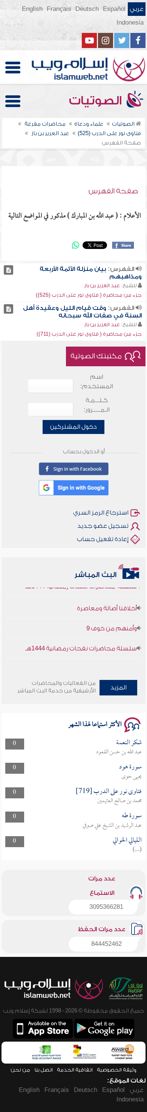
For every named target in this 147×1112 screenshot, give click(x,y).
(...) (137, 850)
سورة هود (130, 767)
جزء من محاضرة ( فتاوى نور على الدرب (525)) (89, 295)
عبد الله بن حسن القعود (119, 752)
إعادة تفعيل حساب (103, 539)
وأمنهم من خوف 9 (111, 624)
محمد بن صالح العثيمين (119, 801)
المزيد (118, 687)
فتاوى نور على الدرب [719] (109, 791)
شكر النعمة (129, 743)
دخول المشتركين (73, 426)
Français (59, 9)
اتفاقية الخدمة (75, 1070)
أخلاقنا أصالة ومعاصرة (107, 604)
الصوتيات (97, 100)
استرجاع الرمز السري (101, 512)
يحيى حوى (131, 777)
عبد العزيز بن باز (102, 285)
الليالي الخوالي (127, 840)
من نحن (20, 1070)
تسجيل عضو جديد (103, 526)
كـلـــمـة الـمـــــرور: (97, 405)
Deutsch (87, 9)
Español (114, 9)
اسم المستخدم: (96, 381)
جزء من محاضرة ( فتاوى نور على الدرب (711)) (89, 334)
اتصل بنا (43, 1070)
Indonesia (130, 22)
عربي (137, 9)
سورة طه (132, 816)
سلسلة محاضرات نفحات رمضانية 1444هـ (81, 644)
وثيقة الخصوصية (116, 1070)
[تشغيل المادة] (8, 270)
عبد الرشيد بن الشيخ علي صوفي (112, 826)
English (32, 9)
